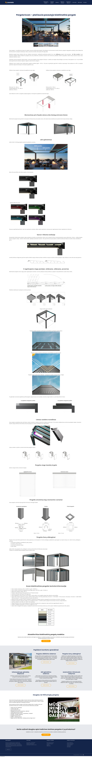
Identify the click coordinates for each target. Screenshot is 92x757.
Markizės (48, 744)
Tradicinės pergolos (50, 743)
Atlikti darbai (49, 745)
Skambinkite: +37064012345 (30, 742)
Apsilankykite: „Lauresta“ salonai (31, 744)
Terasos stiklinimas (70, 742)
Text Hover (65, 709)
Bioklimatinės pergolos (50, 742)
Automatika (69, 746)
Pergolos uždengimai (70, 743)
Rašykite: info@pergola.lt (30, 743)
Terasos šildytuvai (69, 744)
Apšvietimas (69, 745)
